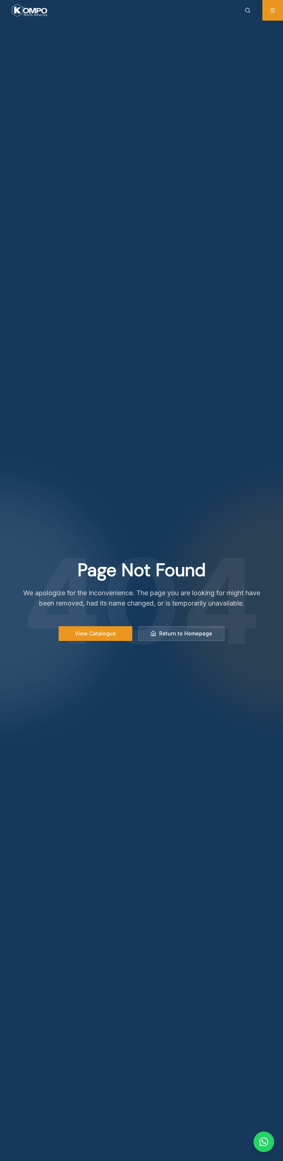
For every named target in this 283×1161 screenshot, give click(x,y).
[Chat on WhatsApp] (264, 1142)
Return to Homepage (185, 633)
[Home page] (29, 10)
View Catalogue (95, 633)
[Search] (249, 10)
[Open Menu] (272, 10)
